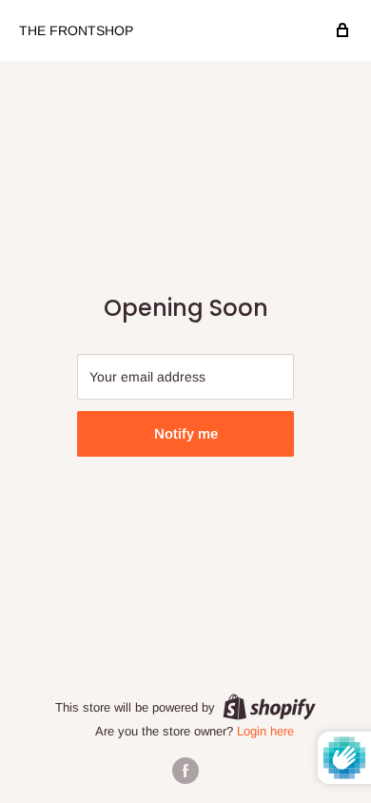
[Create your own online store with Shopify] (269, 707)
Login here (265, 731)
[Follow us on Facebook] (185, 770)
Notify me (186, 433)
